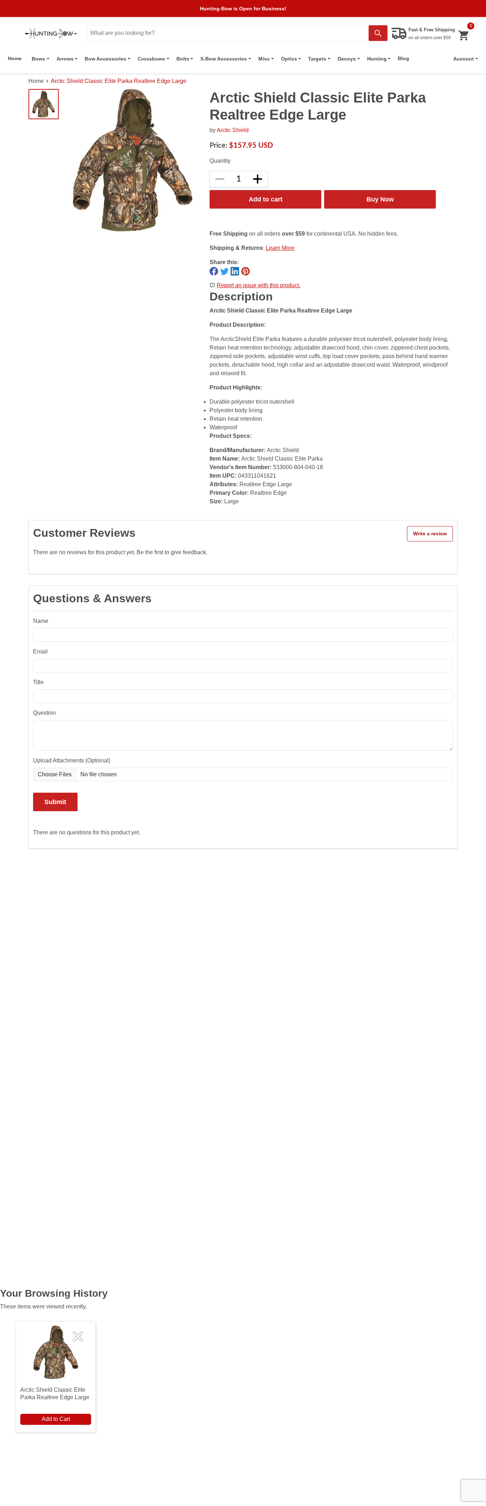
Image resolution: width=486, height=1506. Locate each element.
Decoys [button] (347, 59)
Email (40, 652)
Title (38, 682)
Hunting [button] (377, 59)
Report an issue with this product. (258, 285)
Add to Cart (56, 1419)
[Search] (378, 33)
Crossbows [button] (151, 59)
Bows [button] (38, 59)
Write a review (430, 533)
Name (40, 621)
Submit (55, 802)
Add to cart (265, 199)
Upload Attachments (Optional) (71, 760)
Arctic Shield (233, 130)
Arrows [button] (65, 59)
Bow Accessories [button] (105, 59)
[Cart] (463, 35)
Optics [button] (289, 59)
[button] (466, 58)
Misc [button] (264, 59)
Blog (403, 58)
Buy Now (380, 199)
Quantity (220, 161)
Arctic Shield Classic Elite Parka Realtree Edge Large (118, 81)
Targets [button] (317, 59)
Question (44, 713)
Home (15, 58)
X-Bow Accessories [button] (223, 59)
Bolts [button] (182, 59)
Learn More (280, 248)
